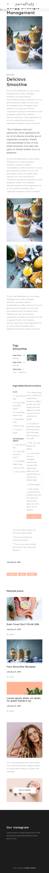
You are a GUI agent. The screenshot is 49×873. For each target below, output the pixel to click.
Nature (11, 75)
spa (22, 574)
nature (12, 574)
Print (34, 516)
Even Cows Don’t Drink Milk (23, 624)
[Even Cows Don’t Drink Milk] (24, 609)
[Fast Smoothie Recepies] (24, 651)
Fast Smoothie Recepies (21, 666)
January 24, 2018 (14, 629)
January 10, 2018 (13, 562)
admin (11, 634)
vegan (32, 574)
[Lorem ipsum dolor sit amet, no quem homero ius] (24, 688)
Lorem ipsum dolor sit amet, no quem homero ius (24, 699)
